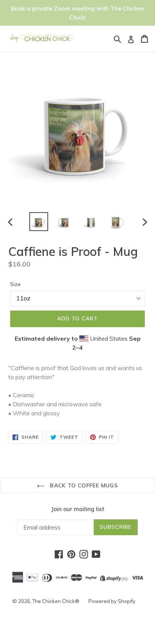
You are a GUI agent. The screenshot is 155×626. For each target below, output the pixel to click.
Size (15, 284)
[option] (39, 221)
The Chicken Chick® (55, 601)
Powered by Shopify (111, 601)
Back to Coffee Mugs (83, 485)
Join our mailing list (77, 509)
